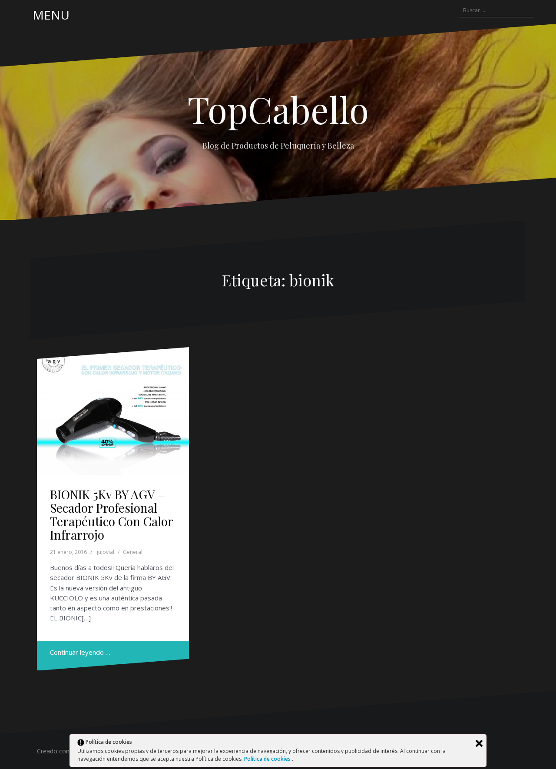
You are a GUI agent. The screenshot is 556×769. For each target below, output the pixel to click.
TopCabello (278, 109)
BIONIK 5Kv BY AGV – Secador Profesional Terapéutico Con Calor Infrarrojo (111, 514)
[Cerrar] (479, 743)
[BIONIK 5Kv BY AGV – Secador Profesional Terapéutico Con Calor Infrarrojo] (113, 411)
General (132, 552)
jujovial (105, 552)
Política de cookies (268, 758)
